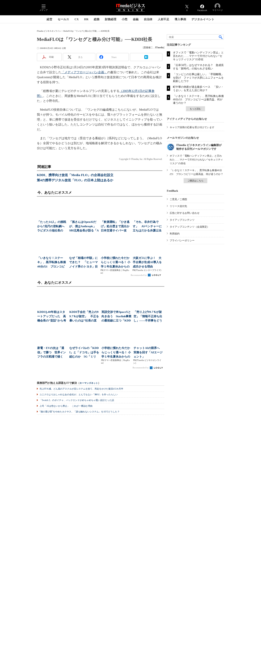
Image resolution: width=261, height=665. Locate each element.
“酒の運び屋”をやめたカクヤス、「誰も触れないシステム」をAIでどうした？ (80, 411)
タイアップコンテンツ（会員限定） (189, 226)
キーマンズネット (89, 383)
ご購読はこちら (195, 180)
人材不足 (163, 19)
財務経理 (110, 19)
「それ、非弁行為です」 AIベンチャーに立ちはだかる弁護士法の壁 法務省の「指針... (147, 226)
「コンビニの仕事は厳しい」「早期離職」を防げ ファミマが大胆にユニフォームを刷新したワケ (198, 78)
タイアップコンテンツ (182, 219)
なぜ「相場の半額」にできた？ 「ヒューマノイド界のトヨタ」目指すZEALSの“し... (83, 262)
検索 (221, 37)
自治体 (148, 19)
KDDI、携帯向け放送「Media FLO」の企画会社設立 (75, 175)
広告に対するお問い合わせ (184, 213)
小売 (124, 19)
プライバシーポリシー (182, 240)
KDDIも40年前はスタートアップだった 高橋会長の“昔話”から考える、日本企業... (51, 316)
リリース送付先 (178, 206)
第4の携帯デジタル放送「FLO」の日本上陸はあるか (75, 180)
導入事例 (180, 19)
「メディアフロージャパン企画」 (84, 72)
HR (86, 19)
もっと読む (195, 108)
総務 (97, 19)
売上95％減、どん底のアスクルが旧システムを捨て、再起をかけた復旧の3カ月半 (81, 388)
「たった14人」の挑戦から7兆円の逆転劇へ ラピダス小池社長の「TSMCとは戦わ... (52, 226)
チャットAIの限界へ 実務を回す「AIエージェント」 (148, 352)
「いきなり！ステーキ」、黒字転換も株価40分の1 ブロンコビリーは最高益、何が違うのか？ (198, 99)
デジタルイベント (202, 19)
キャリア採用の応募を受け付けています (192, 127)
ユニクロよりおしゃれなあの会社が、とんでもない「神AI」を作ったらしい (79, 394)
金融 (136, 19)
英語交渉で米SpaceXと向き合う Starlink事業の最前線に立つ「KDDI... (116, 316)
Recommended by (139, 275)
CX (77, 19)
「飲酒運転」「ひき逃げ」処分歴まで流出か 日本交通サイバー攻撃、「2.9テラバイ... (115, 226)
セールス (63, 19)
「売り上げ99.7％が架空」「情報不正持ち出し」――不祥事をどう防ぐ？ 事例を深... (148, 316)
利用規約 (175, 233)
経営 (49, 19)
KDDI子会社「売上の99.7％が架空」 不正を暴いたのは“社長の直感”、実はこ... (84, 316)
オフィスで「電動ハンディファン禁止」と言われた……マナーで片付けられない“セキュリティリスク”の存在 (198, 56)
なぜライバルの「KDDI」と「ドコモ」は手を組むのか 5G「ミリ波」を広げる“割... (84, 352)
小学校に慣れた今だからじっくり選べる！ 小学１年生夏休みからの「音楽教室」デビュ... (115, 262)
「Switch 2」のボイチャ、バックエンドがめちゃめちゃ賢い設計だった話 (77, 400)
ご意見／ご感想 (178, 199)
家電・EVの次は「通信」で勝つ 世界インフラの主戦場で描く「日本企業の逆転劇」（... (51, 352)
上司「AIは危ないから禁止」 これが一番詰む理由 (66, 406)
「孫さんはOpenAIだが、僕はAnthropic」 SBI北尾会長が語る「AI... (84, 226)
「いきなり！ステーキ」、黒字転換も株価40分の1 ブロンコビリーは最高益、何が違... (51, 262)
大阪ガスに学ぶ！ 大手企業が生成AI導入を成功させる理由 (147, 262)
